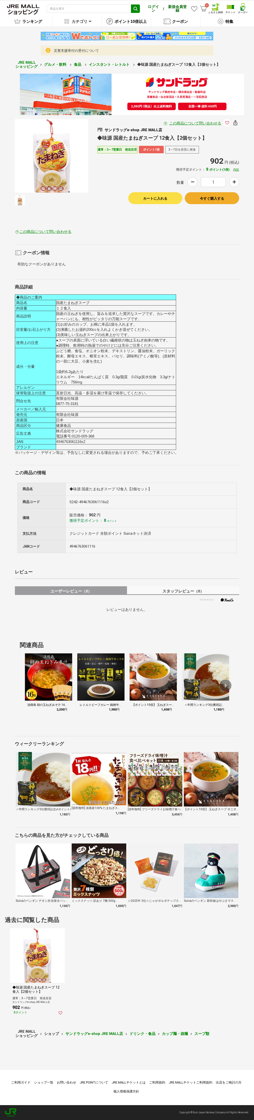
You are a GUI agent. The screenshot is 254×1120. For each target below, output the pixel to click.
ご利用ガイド (21, 1082)
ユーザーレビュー (71, 591)
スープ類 (201, 1033)
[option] (52, 156)
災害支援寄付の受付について (76, 51)
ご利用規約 (157, 1082)
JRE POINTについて (94, 1082)
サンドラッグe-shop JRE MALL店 (94, 1033)
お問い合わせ (66, 1082)
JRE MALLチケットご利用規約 (190, 1082)
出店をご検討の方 (229, 1082)
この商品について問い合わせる (195, 123)
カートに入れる (155, 198)
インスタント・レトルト (110, 64)
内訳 (236, 169)
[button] (225, 685)
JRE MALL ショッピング (26, 64)
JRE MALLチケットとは (129, 1082)
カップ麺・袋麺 (175, 1033)
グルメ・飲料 (55, 64)
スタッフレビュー (183, 591)
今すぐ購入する (212, 198)
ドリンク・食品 (142, 1033)
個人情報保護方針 (126, 1091)
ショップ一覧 (43, 1082)
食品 (78, 64)
